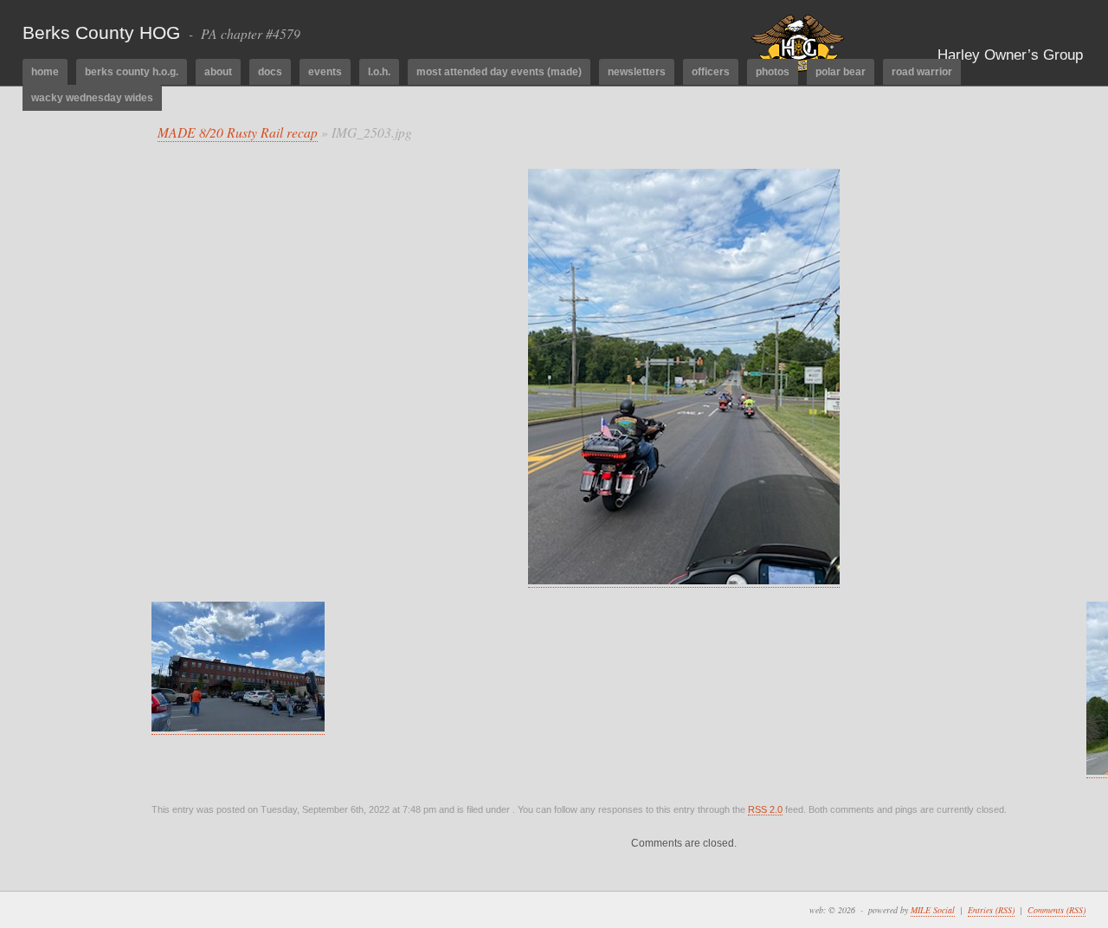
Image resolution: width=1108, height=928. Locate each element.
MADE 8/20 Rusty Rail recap (238, 132)
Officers (711, 72)
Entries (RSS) (991, 910)
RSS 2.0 (765, 809)
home (45, 72)
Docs (270, 72)
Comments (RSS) (1056, 910)
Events (325, 72)
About (218, 72)
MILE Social (933, 910)
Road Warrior (922, 72)
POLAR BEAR (840, 72)
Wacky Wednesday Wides (92, 98)
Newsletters (637, 72)
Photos (772, 72)
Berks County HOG (101, 32)
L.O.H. (379, 72)
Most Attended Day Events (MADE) (499, 72)
